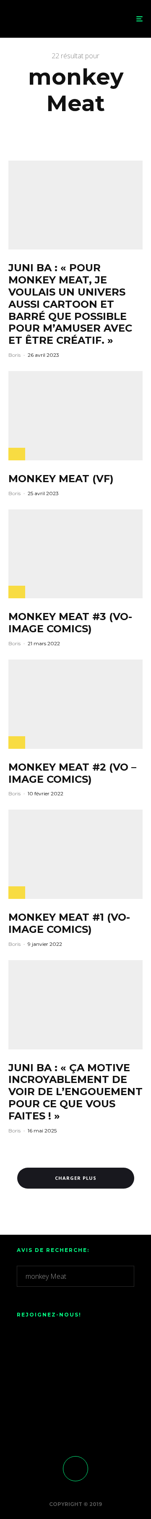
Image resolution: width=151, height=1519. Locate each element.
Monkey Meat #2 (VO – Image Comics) (72, 773)
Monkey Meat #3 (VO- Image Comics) (70, 623)
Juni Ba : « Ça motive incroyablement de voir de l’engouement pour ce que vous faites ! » (75, 1092)
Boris (14, 355)
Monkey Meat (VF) (61, 479)
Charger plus (75, 1178)
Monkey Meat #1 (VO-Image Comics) (69, 923)
